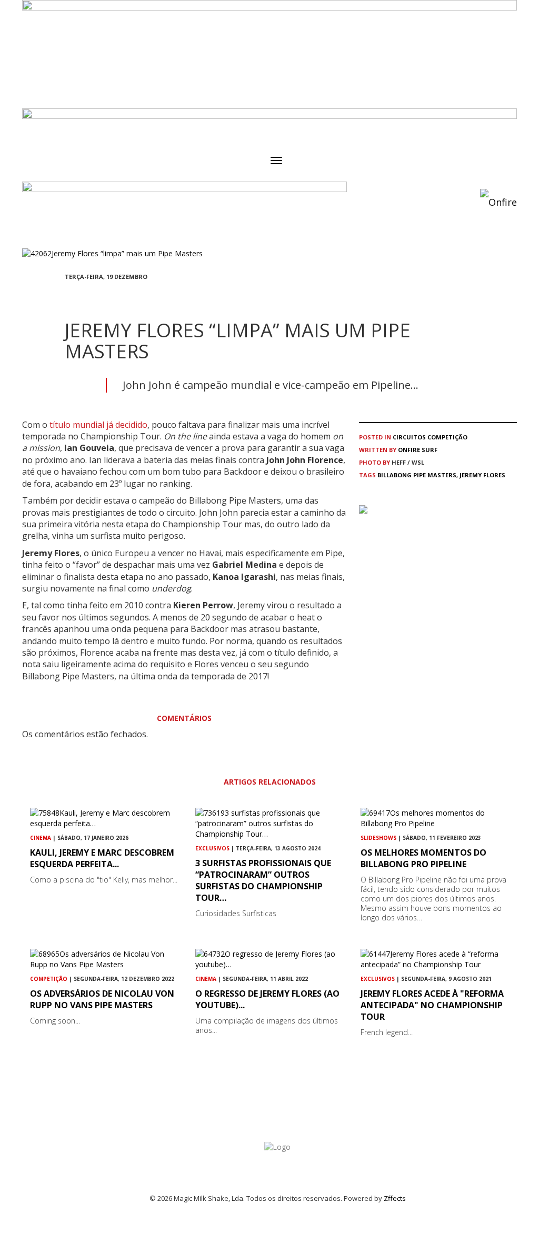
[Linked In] (118, 296)
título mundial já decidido (97, 424)
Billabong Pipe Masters (416, 475)
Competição (447, 437)
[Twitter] (93, 296)
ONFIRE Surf (417, 450)
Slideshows (378, 837)
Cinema (40, 837)
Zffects (395, 1198)
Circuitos (409, 437)
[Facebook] (68, 296)
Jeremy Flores (482, 475)
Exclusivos (212, 848)
